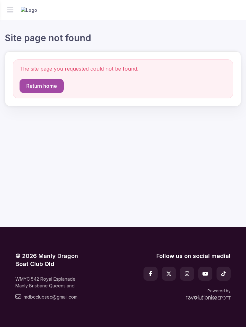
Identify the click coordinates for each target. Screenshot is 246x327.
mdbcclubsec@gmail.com (51, 297)
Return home (41, 86)
